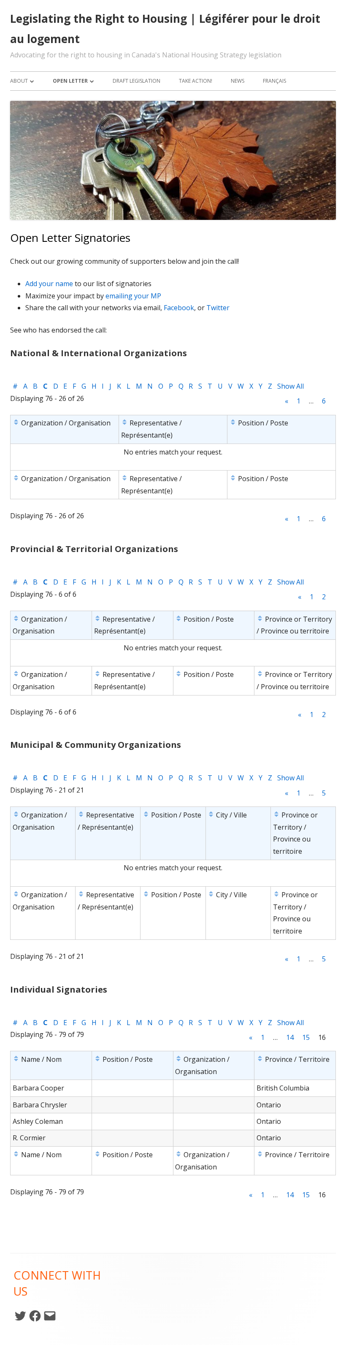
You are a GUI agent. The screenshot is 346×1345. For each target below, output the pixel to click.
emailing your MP (133, 295)
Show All (290, 386)
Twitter (218, 307)
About (19, 80)
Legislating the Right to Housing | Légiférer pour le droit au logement (165, 28)
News (237, 80)
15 (306, 1037)
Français (274, 80)
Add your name (49, 283)
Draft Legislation (136, 80)
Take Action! (195, 80)
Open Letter (70, 80)
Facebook (179, 307)
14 (290, 1037)
